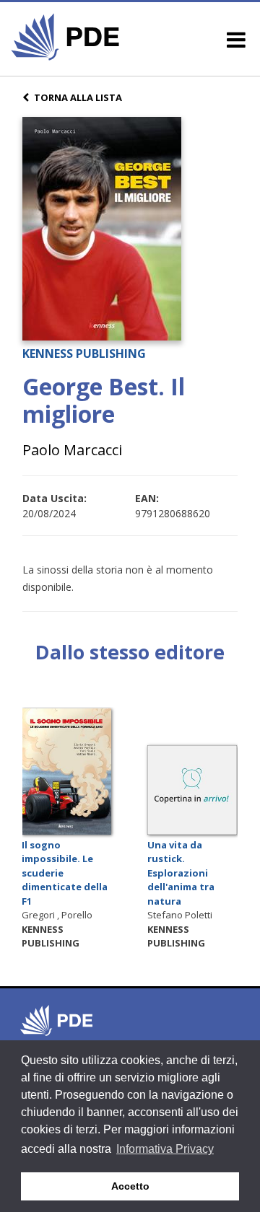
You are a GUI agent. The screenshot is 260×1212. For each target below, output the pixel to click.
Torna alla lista (78, 97)
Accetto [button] (130, 1186)
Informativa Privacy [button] (165, 1149)
